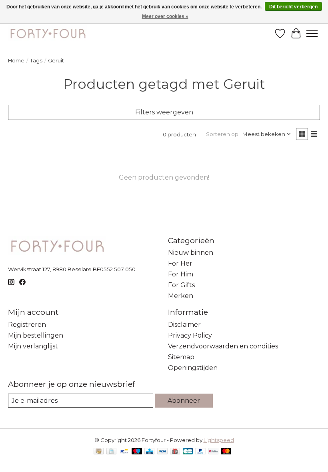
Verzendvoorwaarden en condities (223, 346)
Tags (36, 60)
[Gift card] (175, 452)
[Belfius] (213, 452)
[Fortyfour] (47, 33)
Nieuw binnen (190, 252)
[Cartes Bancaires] (188, 452)
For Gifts (181, 285)
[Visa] (162, 452)
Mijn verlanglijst (33, 346)
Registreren (27, 324)
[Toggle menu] (312, 34)
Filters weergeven (164, 112)
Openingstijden (193, 368)
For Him (180, 274)
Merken (180, 296)
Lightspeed (219, 440)
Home (16, 60)
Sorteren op (222, 134)
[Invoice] (111, 452)
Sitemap (181, 357)
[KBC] (149, 452)
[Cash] (99, 452)
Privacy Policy (190, 335)
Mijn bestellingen (35, 335)
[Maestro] (137, 452)
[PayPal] (200, 452)
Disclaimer (184, 324)
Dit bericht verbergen (293, 7)
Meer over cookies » (165, 16)
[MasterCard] (226, 452)
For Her (180, 263)
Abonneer (184, 400)
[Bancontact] (124, 452)
